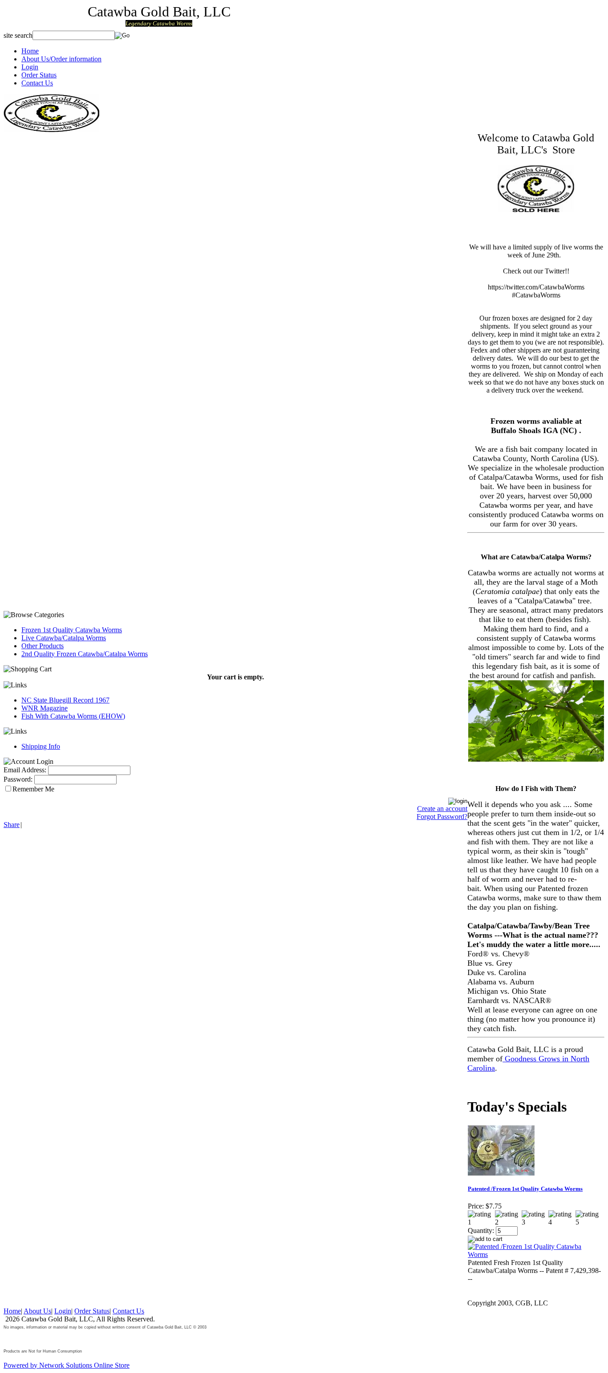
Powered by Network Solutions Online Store (67, 1365)
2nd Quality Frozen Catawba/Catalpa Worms (84, 654)
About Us (37, 1311)
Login (29, 67)
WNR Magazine (44, 708)
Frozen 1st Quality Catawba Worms (71, 630)
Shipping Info (40, 746)
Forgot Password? (442, 816)
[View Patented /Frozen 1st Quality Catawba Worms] (535, 1254)
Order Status (39, 75)
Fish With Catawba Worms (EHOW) (73, 716)
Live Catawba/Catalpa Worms (63, 638)
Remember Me (33, 789)
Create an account (442, 808)
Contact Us (37, 83)
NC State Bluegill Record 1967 (65, 700)
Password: (18, 779)
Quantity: (481, 1230)
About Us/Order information (61, 59)
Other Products (42, 646)
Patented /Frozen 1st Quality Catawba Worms (525, 1188)
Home (30, 51)
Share (12, 824)
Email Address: (25, 770)
